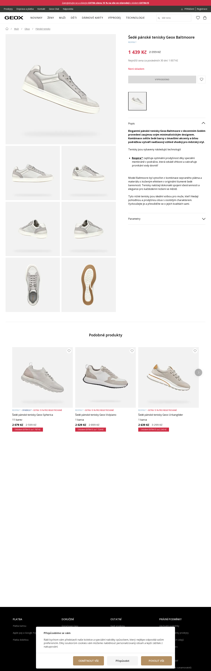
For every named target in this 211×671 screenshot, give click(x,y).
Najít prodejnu (117, 625)
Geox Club (54, 8)
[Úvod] (7, 28)
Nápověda (68, 8)
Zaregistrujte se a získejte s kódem (105, 2)
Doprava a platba (25, 8)
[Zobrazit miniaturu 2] (88, 173)
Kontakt (41, 8)
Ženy (50, 17)
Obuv (27, 28)
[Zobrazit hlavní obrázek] (61, 89)
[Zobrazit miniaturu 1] (33, 173)
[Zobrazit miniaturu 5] (33, 285)
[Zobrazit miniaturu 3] (33, 229)
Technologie (135, 17)
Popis (131, 123)
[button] (201, 79)
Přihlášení (189, 8)
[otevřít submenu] (56, 18)
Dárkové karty (92, 17)
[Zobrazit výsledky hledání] (159, 18)
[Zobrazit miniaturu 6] (88, 285)
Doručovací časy (70, 625)
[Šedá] (137, 101)
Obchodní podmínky (169, 625)
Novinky (36, 17)
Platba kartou (19, 625)
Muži (62, 17)
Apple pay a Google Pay (25, 632)
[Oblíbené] (198, 17)
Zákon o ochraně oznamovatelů (175, 667)
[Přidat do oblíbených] (69, 350)
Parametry (134, 218)
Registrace (202, 8)
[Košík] (204, 17)
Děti (74, 17)
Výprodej (114, 17)
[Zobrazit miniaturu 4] (88, 229)
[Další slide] (198, 372)
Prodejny (8, 8)
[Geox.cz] (14, 18)
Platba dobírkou (21, 639)
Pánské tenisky (43, 28)
